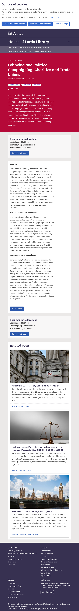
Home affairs (45, 565)
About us (11, 556)
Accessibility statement (49, 609)
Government (20, 406)
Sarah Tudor (14, 89)
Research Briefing (43, 48)
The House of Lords (47, 567)
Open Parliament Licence (19, 606)
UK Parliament (12, 48)
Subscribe (48, 592)
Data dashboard (14, 592)
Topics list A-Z (46, 576)
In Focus (11, 589)
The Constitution (47, 554)
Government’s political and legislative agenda (32, 511)
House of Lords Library (28, 41)
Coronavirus (45, 556)
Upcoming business (15, 551)
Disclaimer (12, 562)
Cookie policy (23, 609)
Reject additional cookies (40, 24)
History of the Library (15, 559)
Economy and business (49, 559)
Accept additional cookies (14, 24)
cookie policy (53, 17)
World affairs (45, 573)
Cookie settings (61, 24)
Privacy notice (12, 609)
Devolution (15, 470)
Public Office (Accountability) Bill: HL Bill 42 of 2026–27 (35, 386)
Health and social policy (49, 562)
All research (12, 597)
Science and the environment (51, 570)
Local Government (33, 534)
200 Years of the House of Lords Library (22, 554)
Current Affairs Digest (16, 594)
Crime (13, 406)
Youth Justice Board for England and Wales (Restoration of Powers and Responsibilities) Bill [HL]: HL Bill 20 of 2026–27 (37, 448)
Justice (27, 406)
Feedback (11, 565)
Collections (12, 583)
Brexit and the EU (47, 551)
